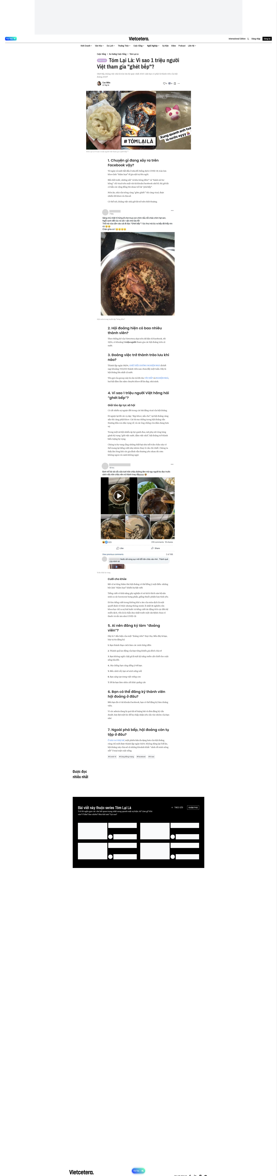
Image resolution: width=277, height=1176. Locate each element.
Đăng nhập (256, 38)
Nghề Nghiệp (152, 45)
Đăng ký (267, 38)
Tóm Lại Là (133, 54)
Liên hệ (191, 45)
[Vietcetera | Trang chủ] (139, 38)
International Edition (237, 38)
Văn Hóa (98, 45)
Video (173, 45)
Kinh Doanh (85, 45)
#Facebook (141, 757)
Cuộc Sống (137, 45)
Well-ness (102, 60)
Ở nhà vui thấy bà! (116, 740)
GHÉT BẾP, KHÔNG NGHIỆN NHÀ (144, 365)
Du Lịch (110, 45)
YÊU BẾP (149, 378)
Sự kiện (165, 45)
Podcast (182, 45)
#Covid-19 (112, 757)
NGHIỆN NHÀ (162, 378)
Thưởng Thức (123, 45)
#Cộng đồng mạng (126, 757)
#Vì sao (151, 757)
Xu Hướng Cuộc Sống (117, 54)
